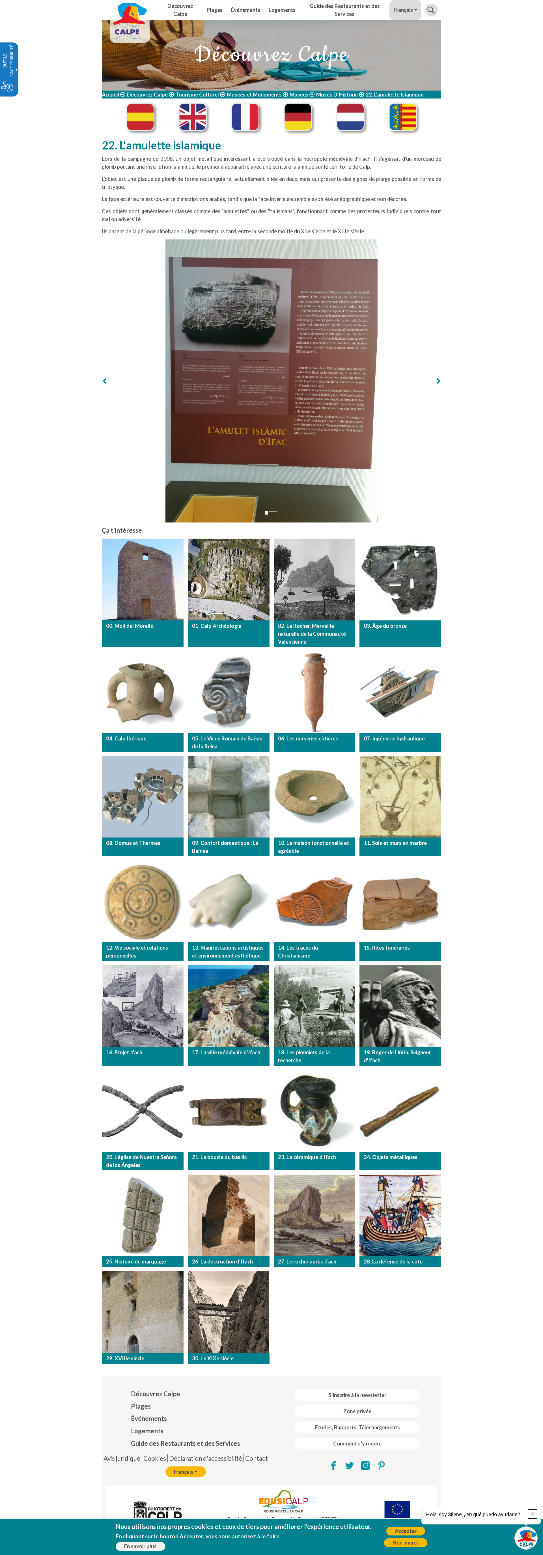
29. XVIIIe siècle (125, 1358)
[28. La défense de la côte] (400, 1215)
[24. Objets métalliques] (400, 1111)
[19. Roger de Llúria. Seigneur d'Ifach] (400, 1006)
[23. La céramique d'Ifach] (314, 1111)
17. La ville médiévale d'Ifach (226, 1052)
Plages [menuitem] (215, 10)
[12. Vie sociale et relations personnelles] (143, 901)
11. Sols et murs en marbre (395, 843)
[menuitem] (185, 1394)
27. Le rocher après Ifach (307, 1261)
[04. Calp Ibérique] (143, 692)
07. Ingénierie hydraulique (394, 738)
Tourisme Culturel (197, 94)
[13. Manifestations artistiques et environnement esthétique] (229, 901)
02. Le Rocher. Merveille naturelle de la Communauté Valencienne (312, 634)
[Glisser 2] (273, 511)
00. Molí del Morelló (130, 626)
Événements (149, 1418)
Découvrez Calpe (147, 94)
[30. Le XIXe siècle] (229, 1312)
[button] (431, 10)
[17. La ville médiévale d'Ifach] (229, 1006)
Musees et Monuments (254, 94)
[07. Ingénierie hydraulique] (400, 692)
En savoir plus (140, 1546)
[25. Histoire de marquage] (143, 1215)
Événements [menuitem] (245, 10)
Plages (141, 1406)
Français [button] (403, 10)
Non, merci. (406, 1542)
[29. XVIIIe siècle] (143, 1312)
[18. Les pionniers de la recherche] (314, 1006)
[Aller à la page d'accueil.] (130, 10)
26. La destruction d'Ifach (222, 1261)
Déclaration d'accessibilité (205, 1458)
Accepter (406, 1531)
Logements (147, 1431)
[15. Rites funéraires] (400, 901)
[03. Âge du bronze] (400, 579)
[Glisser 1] (266, 512)
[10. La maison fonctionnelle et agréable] (314, 797)
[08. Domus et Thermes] (143, 797)
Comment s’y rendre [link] (357, 1443)
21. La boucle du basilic (219, 1157)
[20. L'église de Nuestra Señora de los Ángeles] (143, 1111)
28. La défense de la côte (393, 1261)
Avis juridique (122, 1458)
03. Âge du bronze (385, 626)
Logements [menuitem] (282, 10)
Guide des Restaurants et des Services (185, 1443)
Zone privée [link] (357, 1411)
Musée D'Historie (337, 94)
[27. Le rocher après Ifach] (314, 1215)
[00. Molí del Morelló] (143, 579)
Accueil (110, 94)
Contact (256, 1458)
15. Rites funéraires (387, 947)
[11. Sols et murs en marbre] (400, 797)
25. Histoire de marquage (136, 1261)
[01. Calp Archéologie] (229, 579)
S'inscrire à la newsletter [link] (357, 1395)
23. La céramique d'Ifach (307, 1157)
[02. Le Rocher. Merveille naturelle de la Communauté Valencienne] (314, 579)
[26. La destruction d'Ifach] (229, 1215)
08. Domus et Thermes (133, 843)
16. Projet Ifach (124, 1052)
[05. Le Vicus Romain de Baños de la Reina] (229, 692)
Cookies (154, 1458)
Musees (299, 94)
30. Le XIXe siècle (213, 1358)
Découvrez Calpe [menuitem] (180, 10)
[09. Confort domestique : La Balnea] (229, 797)
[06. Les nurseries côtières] (314, 692)
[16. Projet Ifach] (143, 1006)
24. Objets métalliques (390, 1157)
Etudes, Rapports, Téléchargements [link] (357, 1427)
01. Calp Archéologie (216, 626)
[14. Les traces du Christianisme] (314, 901)
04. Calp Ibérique (126, 738)
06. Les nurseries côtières (308, 738)
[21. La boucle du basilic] (229, 1111)
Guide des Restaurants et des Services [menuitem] (345, 10)
